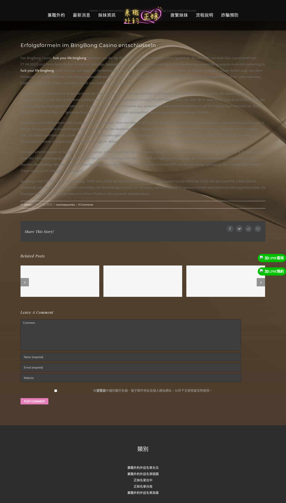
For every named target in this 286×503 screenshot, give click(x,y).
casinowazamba (65, 204)
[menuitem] (66, 15)
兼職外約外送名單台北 (143, 467)
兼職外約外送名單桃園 (143, 474)
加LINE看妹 (274, 258)
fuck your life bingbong (69, 58)
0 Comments (85, 204)
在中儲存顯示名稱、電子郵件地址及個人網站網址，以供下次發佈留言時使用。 (153, 390)
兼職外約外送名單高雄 (143, 492)
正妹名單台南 (143, 486)
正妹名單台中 (143, 480)
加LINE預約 (274, 271)
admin (27, 204)
